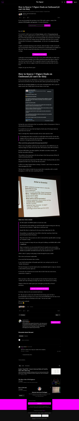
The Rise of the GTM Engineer (26, 379)
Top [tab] (19, 365)
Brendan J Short (26, 13)
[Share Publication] (65, 2)
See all (20, 395)
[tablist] (23, 336)
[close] (51, 387)
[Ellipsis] (60, 347)
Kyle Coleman (31, 84)
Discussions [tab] (27, 365)
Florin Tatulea (33, 13)
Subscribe (69, 2)
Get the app (45, 415)
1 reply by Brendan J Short (27, 354)
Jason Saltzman (34, 382)
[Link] (17, 75)
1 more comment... (22, 359)
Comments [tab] (21, 336)
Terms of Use (45, 406)
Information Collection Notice (39, 407)
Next (57, 315)
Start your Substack (36, 415)
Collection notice (47, 412)
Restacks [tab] (26, 336)
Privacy (39, 412)
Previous (23, 315)
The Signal (20, 381)
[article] (39, 372)
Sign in (75, 2)
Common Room (37, 41)
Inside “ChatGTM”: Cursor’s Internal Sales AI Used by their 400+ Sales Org (33, 369)
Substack (34, 418)
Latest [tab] (23, 365)
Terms (42, 412)
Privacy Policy (48, 407)
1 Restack (31, 306)
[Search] (62, 2)
